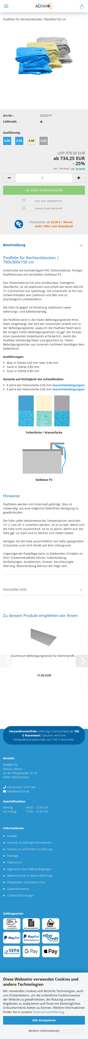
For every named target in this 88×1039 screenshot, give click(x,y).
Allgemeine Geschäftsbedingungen (29, 869)
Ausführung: (11, 133)
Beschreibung (14, 245)
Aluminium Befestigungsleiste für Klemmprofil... (44, 656)
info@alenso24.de (18, 791)
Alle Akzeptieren (44, 1020)
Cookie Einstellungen (20, 895)
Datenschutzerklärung (48, 1012)
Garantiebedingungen (68, 385)
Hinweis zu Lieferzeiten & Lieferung (29, 849)
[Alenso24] (43, 6)
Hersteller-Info (15, 589)
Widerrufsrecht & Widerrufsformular (30, 876)
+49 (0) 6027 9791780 (21, 787)
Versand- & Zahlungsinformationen (29, 842)
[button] (9, 178)
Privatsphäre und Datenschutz (26, 882)
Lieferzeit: (10, 121)
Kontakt (12, 836)
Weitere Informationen (44, 1031)
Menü (6, 6)
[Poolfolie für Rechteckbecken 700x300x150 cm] (44, 56)
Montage (12, 856)
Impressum (14, 862)
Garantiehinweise (18, 889)
